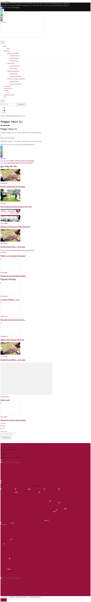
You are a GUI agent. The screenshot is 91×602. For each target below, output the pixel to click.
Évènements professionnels (15, 76)
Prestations (7, 51)
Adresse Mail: (3, 431)
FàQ (8, 92)
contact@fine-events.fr (9, 455)
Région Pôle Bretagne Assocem (12, 340)
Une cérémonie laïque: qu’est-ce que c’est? (16, 207)
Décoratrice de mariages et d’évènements (16, 78)
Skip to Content (5, 1)
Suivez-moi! (4, 576)
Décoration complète (14, 81)
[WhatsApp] (26, 153)
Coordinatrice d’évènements (13, 71)
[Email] (26, 151)
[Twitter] (26, 149)
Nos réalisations (8, 88)
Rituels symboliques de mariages (12, 187)
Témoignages (7, 86)
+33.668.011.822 (7, 452)
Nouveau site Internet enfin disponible (15, 227)
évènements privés (14, 73)
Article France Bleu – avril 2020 (12, 247)
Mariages (3, 203)
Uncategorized (5, 397)
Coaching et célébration (15, 66)
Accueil (5, 46)
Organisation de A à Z (14, 55)
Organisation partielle (14, 58)
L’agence (8, 48)
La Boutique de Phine (9, 95)
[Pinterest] (26, 155)
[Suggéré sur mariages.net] (8, 460)
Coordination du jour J (14, 60)
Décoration (3, 316)
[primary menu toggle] (2, 42)
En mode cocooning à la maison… (12, 320)
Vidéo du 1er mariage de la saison (12, 256)
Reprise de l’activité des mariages (13, 276)
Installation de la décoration (16, 84)
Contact (6, 90)
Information (4, 296)
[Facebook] (26, 147)
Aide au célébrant (13, 68)
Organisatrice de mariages (12, 53)
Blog (5, 97)
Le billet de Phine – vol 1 (9, 300)
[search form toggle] (2, 101)
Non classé (3, 183)
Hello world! (5, 400)
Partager (3, 158)
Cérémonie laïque (10, 63)
